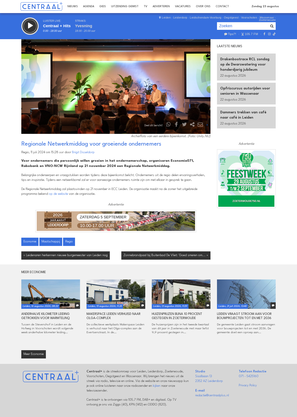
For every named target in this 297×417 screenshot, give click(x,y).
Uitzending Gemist (124, 6)
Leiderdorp (180, 17)
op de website (58, 194)
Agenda (88, 6)
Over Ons (203, 6)
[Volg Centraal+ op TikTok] (273, 34)
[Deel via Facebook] (176, 125)
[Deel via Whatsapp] (168, 125)
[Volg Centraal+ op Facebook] (264, 34)
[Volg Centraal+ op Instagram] (269, 34)
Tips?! (232, 34)
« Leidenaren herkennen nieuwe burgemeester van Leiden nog (65, 255)
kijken (156, 386)
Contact (222, 6)
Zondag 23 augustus (265, 6)
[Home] (41, 6)
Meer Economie (33, 354)
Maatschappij (51, 241)
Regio (69, 241)
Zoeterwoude (267, 20)
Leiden (166, 17)
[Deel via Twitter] (184, 125)
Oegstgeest (231, 17)
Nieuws (72, 6)
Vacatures (183, 6)
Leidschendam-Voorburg (206, 17)
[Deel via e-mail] (200, 125)
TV (145, 6)
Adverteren (161, 6)
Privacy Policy (248, 385)
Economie (29, 241)
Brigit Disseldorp (83, 152)
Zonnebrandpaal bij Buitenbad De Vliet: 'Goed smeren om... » (165, 255)
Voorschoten (249, 17)
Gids (102, 6)
